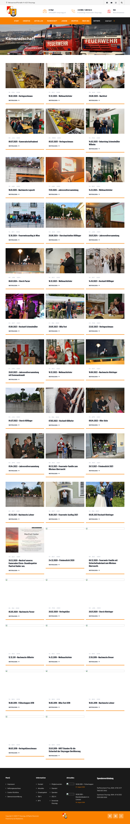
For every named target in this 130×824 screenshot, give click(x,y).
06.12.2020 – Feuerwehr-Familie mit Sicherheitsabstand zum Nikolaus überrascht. (103, 563)
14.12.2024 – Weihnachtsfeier (101, 190)
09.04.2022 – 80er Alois (98, 420)
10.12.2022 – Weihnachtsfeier (60, 372)
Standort (54, 788)
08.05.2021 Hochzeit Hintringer (101, 514)
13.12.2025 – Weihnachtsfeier (60, 96)
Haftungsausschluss (14, 788)
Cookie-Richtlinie (13, 792)
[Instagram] (116, 2)
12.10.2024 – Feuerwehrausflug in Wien (24, 235)
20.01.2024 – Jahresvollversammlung (104, 235)
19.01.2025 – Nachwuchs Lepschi (22, 190)
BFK (39, 801)
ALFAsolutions (18, 819)
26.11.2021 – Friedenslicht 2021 (101, 466)
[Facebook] (107, 2)
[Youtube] (111, 2)
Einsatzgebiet (42, 792)
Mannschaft (52, 21)
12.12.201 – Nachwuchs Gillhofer (21, 657)
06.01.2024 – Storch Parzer (19, 281)
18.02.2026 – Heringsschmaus (21, 96)
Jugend (64, 21)
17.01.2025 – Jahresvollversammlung (63, 190)
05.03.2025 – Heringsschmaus (61, 141)
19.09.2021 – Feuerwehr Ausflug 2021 (63, 514)
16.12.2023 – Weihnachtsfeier (60, 281)
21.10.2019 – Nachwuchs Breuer (101, 657)
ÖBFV (40, 796)
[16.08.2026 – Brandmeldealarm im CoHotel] (70, 798)
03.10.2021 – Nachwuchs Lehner (21, 514)
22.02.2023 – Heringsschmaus (101, 326)
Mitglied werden (57, 784)
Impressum (11, 784)
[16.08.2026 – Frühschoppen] (70, 787)
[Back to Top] (125, 820)
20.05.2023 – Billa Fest (58, 326)
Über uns (85, 21)
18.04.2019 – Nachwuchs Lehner (101, 702)
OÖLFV (54, 796)
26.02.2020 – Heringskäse (59, 611)
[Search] (122, 2)
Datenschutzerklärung (14, 796)
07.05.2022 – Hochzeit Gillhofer (61, 420)
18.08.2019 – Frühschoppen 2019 (21, 702)
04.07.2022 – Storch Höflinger (20, 420)
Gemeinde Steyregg (55, 802)
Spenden (54, 792)
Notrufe (96, 21)
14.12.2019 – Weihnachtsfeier (60, 657)
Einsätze (26, 21)
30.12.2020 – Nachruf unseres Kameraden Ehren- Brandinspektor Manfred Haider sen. (23, 563)
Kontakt (40, 784)
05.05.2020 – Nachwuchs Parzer (21, 611)
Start (16, 21)
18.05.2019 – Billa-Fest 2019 (59, 702)
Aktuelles (38, 21)
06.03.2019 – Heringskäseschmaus (23, 748)
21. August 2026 (80, 787)
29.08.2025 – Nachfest (98, 96)
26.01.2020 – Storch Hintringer (101, 611)
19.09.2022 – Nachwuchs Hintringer (103, 372)
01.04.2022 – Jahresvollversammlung (24, 466)
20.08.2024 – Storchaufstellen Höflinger (65, 235)
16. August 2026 (80, 802)
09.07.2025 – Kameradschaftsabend (23, 141)
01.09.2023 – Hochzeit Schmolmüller (23, 326)
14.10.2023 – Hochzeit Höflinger (101, 281)
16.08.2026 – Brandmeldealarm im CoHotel (82, 796)
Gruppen (74, 21)
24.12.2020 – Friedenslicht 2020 (61, 560)
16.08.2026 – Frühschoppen (84, 784)
